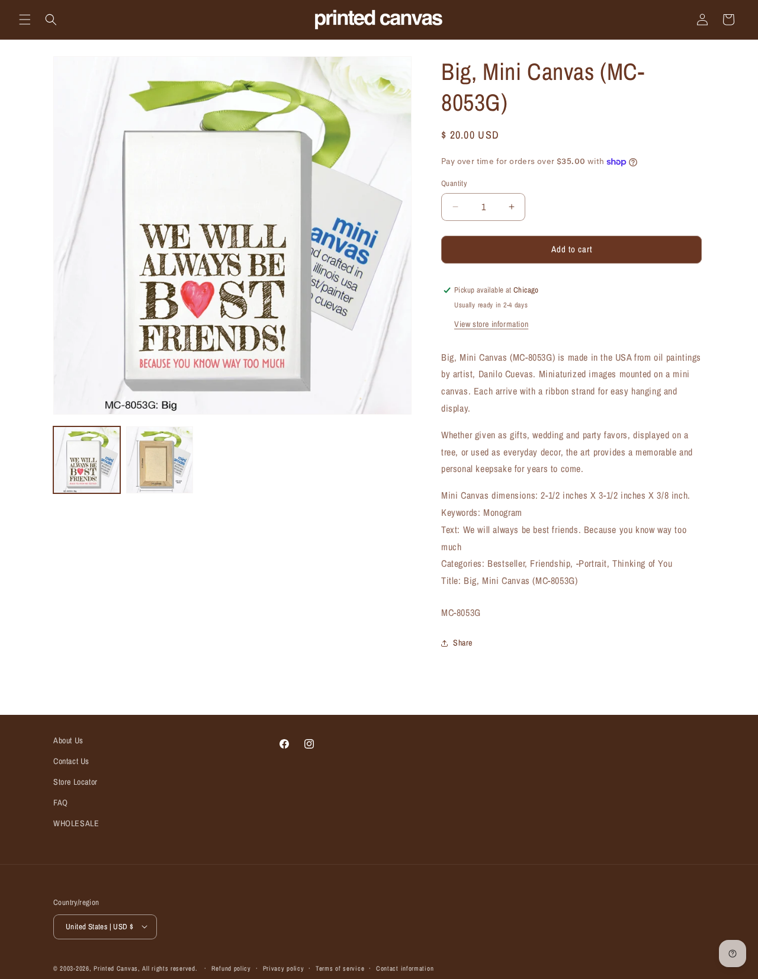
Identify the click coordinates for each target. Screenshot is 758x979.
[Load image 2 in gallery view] (159, 459)
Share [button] (463, 642)
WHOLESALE (76, 823)
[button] (25, 20)
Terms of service (340, 968)
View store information (491, 324)
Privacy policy (283, 968)
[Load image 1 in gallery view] (86, 459)
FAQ (60, 802)
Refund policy (231, 968)
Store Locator (75, 781)
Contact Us (71, 761)
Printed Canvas (116, 968)
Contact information (404, 968)
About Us (68, 740)
